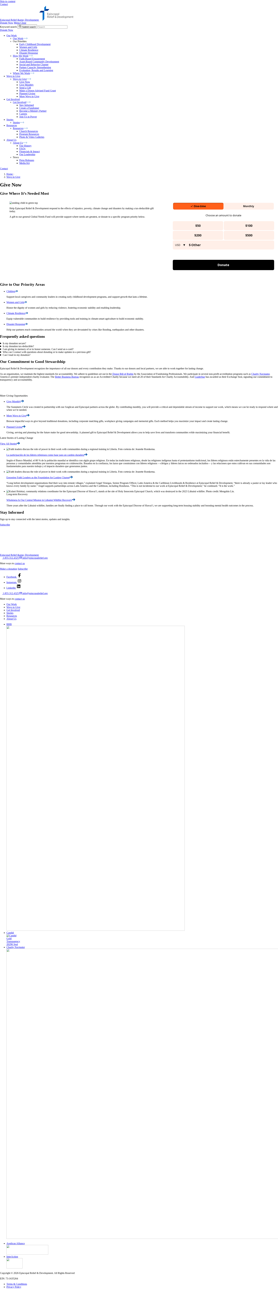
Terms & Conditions (16, 1284)
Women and (15, 302)
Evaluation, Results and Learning (36, 70)
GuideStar (200, 376)
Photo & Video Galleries (31, 137)
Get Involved (13, 610)
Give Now (24, 82)
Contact (4, 4)
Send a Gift (25, 87)
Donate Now (6, 22)
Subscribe (5, 524)
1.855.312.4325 (10, 558)
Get (19, 102)
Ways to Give (13, 177)
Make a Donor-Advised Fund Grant (37, 90)
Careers (23, 113)
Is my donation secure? (14, 343)
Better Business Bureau (67, 376)
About (18, 142)
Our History (25, 145)
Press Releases (26, 160)
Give (13, 401)
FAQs (22, 148)
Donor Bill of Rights (122, 374)
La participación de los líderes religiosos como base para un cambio (45, 455)
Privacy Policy (13, 1287)
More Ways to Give (29, 96)
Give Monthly (26, 84)
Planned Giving (27, 93)
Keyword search (8, 26)
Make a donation (8, 568)
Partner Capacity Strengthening (35, 67)
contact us (20, 563)
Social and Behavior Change (33, 64)
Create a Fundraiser (29, 108)
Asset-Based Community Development (39, 61)
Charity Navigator (260, 374)
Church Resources (28, 131)
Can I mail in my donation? (16, 355)
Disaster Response (28, 53)
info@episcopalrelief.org (35, 558)
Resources (11, 615)
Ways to (20, 79)
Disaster (15, 324)
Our (18, 38)
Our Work (11, 604)
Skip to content (7, 1)
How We (20, 55)
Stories (9, 613)
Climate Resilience (28, 50)
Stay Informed (26, 105)
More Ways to (16, 415)
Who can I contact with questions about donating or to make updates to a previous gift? (47, 352)
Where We (21, 73)
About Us (11, 618)
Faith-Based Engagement (32, 58)
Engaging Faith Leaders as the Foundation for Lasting (38, 477)
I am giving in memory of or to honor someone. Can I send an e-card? (38, 349)
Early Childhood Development (35, 44)
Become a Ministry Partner (32, 111)
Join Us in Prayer (28, 116)
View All (8, 443)
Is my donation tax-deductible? (18, 346)
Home (9, 174)
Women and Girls (28, 47)
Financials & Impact (29, 151)
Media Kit (24, 163)
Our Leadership (27, 154)
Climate (15, 313)
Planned (14, 427)
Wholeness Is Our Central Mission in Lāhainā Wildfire (39, 500)
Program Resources (29, 134)
